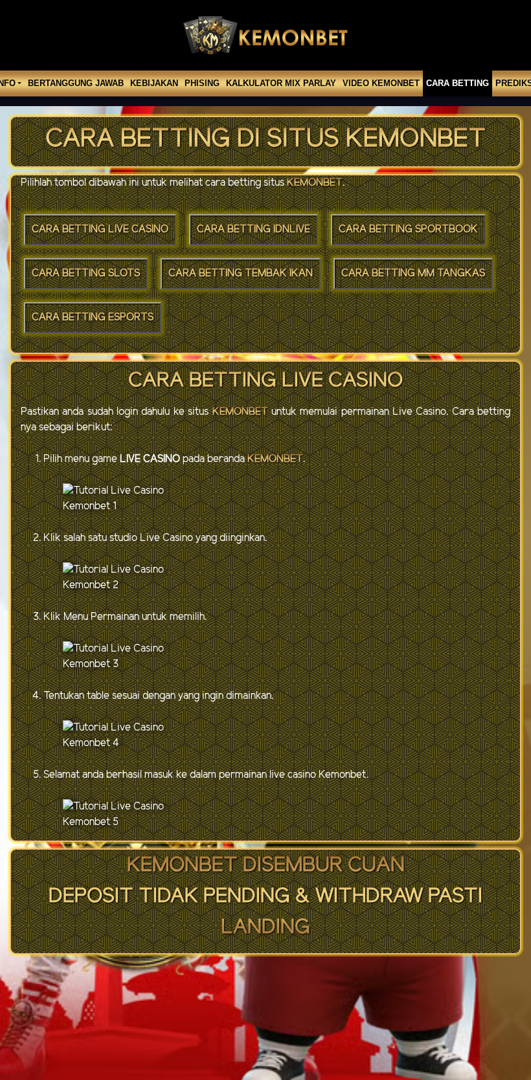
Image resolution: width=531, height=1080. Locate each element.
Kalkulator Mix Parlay (281, 83)
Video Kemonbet (381, 83)
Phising (202, 83)
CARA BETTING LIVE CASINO (100, 229)
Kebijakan (154, 83)
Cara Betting (457, 83)
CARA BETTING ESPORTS (92, 317)
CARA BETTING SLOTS (86, 273)
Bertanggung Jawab (76, 83)
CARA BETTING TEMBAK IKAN (240, 273)
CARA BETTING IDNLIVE (253, 229)
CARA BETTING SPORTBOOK (408, 229)
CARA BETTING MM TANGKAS (413, 273)
